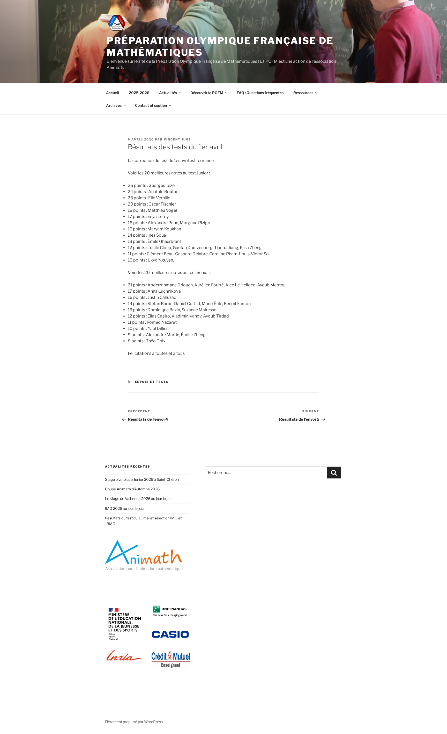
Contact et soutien (151, 105)
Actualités (168, 92)
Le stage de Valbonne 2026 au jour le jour (139, 498)
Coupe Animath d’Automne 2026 (132, 489)
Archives (114, 105)
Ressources (303, 92)
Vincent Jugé (177, 139)
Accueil (112, 92)
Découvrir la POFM (206, 92)
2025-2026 (139, 92)
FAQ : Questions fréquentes (260, 92)
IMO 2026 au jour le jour (125, 508)
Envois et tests (152, 382)
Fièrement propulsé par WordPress (134, 721)
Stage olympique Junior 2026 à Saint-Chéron (142, 479)
